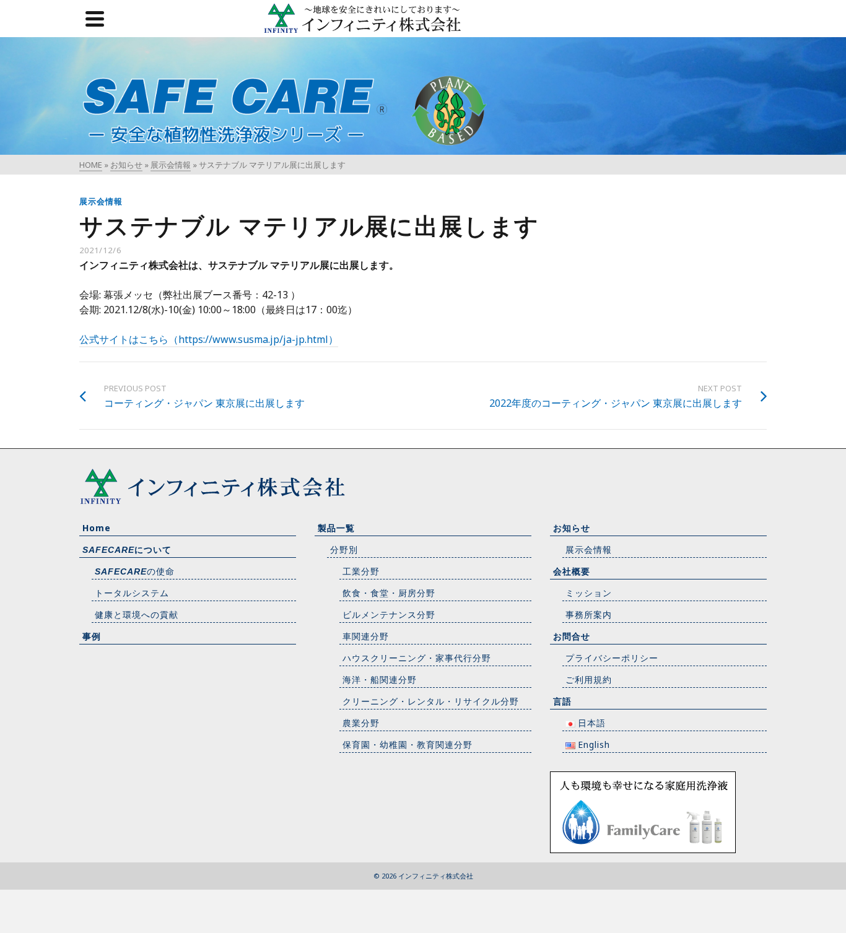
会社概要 (571, 571)
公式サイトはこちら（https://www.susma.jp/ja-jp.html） (208, 339)
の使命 (135, 571)
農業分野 (361, 723)
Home (96, 528)
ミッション (588, 593)
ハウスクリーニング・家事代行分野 (416, 658)
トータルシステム (132, 593)
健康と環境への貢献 (136, 614)
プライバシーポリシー (611, 658)
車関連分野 (365, 636)
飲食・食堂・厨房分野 (388, 593)
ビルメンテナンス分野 (388, 614)
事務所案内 (588, 614)
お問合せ (571, 636)
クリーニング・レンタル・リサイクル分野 (430, 701)
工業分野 (361, 571)
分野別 (344, 549)
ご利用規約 (588, 679)
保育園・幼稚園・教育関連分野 (407, 744)
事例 (91, 636)
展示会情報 (101, 201)
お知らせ (571, 528)
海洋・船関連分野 (379, 679)
